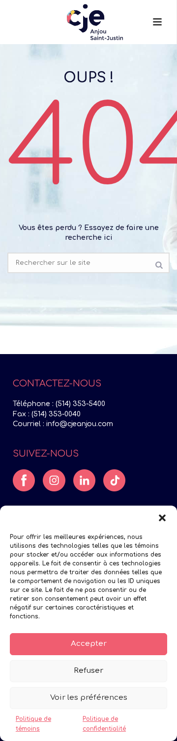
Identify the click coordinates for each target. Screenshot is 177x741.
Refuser (88, 670)
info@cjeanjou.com (79, 424)
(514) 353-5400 (80, 404)
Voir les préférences (88, 697)
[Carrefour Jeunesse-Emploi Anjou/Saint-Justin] (88, 22)
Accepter (89, 643)
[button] (162, 518)
